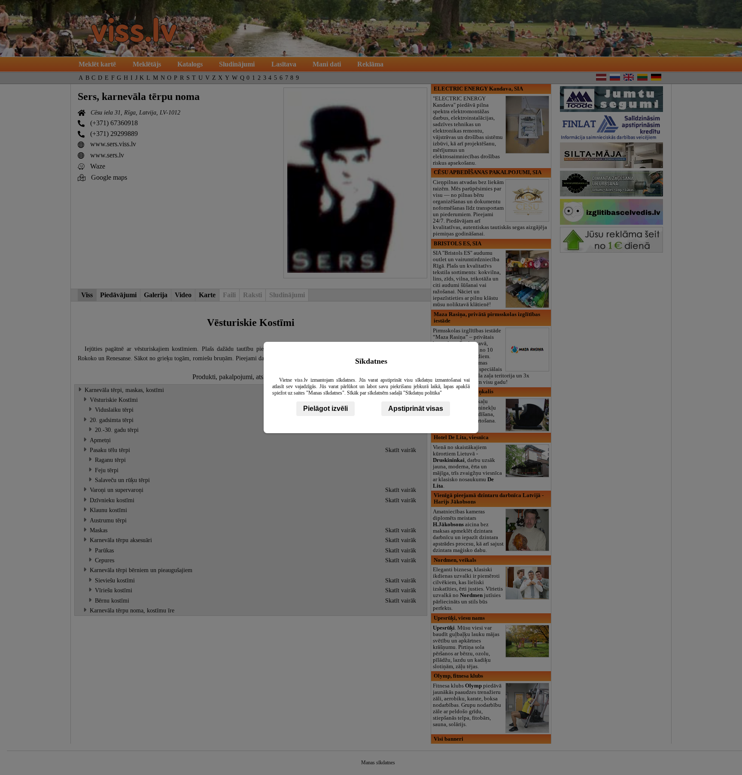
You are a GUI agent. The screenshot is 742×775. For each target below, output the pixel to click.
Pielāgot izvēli (325, 408)
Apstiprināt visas (415, 408)
